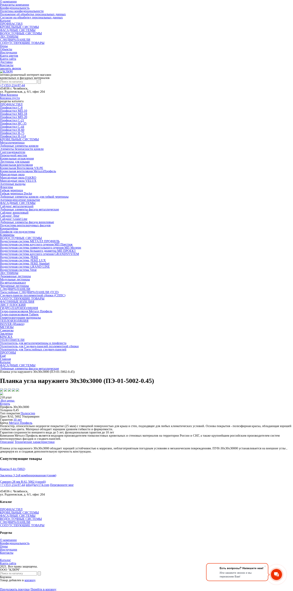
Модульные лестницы (15, 279)
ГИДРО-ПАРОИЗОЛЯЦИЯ (19, 308)
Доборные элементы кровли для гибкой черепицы (34, 196)
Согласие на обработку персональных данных (31, 17)
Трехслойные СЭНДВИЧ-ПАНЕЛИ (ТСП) (29, 292)
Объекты (6, 49)
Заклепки (6, 333)
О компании (8, 540)
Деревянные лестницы (15, 276)
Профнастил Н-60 (12, 129)
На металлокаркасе (13, 282)
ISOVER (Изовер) (12, 324)
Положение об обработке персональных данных (33, 14)
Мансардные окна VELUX (18, 180)
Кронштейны (9, 228)
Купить (5, 403)
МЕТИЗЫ (7, 327)
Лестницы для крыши (15, 161)
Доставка (6, 62)
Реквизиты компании (14, 4)
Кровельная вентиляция (16, 164)
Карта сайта (8, 58)
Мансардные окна (12, 174)
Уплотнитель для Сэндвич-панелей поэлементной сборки (39, 346)
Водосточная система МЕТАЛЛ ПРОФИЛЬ (30, 241)
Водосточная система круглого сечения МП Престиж (36, 244)
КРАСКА (6, 336)
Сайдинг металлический (16, 206)
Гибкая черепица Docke (16, 193)
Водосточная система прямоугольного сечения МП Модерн (40, 247)
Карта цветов (9, 55)
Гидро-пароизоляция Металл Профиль (26, 311)
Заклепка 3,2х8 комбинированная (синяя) (28, 475)
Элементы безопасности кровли (22, 149)
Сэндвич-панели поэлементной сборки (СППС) (32, 295)
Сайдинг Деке (9, 215)
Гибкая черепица (11, 190)
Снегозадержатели (12, 152)
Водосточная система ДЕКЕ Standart (24, 263)
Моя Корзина (10, 96)
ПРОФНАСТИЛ (11, 23)
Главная (5, 359)
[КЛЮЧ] (6, 71)
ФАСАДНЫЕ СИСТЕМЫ (17, 30)
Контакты (6, 65)
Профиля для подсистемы (17, 231)
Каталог (5, 20)
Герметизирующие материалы (20, 317)
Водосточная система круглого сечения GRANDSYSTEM (39, 254)
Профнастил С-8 (11, 107)
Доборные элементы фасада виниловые (27, 222)
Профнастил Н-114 (13, 136)
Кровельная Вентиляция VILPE (21, 168)
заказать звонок (10, 68)
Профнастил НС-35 (13, 123)
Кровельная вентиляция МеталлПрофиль (28, 171)
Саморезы (7, 330)
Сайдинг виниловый (14, 212)
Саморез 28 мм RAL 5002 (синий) (23, 481)
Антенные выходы (13, 184)
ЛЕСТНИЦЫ (9, 36)
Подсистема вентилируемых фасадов (25, 225)
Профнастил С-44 (12, 126)
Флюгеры (6, 187)
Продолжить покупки (15, 589)
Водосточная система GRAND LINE (25, 266)
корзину (30, 580)
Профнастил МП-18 (13, 114)
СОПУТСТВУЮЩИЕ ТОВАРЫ (22, 43)
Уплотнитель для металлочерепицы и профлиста (33, 343)
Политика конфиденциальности (22, 11)
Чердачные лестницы (14, 285)
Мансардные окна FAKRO (18, 177)
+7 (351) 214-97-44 (12, 85)
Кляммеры (7, 235)
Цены (4, 46)
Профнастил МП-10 (13, 110)
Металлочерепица (12, 142)
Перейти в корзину (43, 589)
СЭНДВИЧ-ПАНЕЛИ (15, 39)
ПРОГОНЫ (8, 352)
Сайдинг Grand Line (13, 219)
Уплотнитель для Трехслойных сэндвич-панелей (33, 349)
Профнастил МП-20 (13, 117)
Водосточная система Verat (18, 270)
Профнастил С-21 (12, 120)
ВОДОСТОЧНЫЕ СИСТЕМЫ (21, 33)
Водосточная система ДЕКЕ (19, 257)
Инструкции (8, 52)
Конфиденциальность (14, 8)
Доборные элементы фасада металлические (29, 209)
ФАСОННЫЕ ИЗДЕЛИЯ (17, 301)
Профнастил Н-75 (12, 133)
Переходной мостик (13, 155)
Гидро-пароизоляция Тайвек (19, 314)
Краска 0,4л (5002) (12, 469)
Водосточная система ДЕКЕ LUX (23, 260)
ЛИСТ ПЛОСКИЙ (13, 305)
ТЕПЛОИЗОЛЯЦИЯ (14, 320)
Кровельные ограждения (17, 158)
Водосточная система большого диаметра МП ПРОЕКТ (38, 250)
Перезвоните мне (62, 485)
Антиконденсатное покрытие (20, 200)
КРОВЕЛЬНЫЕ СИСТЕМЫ (19, 27)
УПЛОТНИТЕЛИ (12, 340)
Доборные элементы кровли (19, 145)
